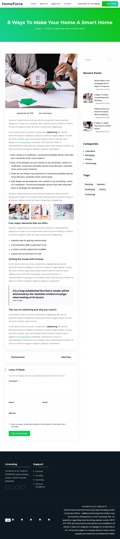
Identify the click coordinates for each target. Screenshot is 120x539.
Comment (14, 381)
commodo (25, 142)
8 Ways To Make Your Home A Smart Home (102, 126)
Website (12, 413)
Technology (90, 163)
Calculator (90, 151)
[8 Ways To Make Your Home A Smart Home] (88, 126)
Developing (90, 189)
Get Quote (111, 3)
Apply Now (55, 3)
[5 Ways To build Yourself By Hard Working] (88, 98)
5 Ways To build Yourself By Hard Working (101, 97)
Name (12, 402)
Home (33, 3)
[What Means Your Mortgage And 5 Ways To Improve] (88, 84)
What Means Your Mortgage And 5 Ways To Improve (102, 83)
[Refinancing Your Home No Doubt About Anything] (88, 112)
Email (45, 402)
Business (101, 184)
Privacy (88, 159)
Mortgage (90, 155)
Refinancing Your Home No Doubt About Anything (101, 112)
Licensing (39, 479)
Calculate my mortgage (89, 3)
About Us (44, 3)
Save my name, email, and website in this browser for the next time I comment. (38, 425)
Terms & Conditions (40, 485)
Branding (89, 184)
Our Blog (39, 475)
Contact (67, 3)
